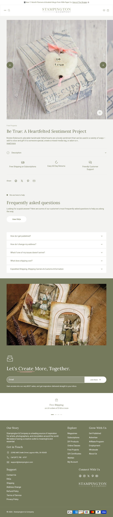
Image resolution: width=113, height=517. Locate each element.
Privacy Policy (12, 499)
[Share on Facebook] (15, 180)
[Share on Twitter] (22, 181)
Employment (94, 445)
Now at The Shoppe (79, 2)
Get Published (95, 433)
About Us (93, 454)
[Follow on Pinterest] (92, 476)
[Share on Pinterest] (28, 180)
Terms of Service (14, 495)
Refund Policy (13, 491)
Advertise (93, 437)
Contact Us (11, 475)
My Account (73, 462)
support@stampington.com (22, 462)
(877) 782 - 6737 (20, 457)
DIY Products (73, 442)
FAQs (9, 479)
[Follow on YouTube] (96, 476)
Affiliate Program (96, 442)
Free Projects (12, 126)
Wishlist (71, 458)
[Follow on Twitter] (88, 476)
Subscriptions (73, 437)
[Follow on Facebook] (80, 476)
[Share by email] (34, 180)
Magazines (72, 433)
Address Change (14, 487)
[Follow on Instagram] (84, 476)
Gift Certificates (74, 454)
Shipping (10, 483)
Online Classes (74, 445)
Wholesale (93, 450)
